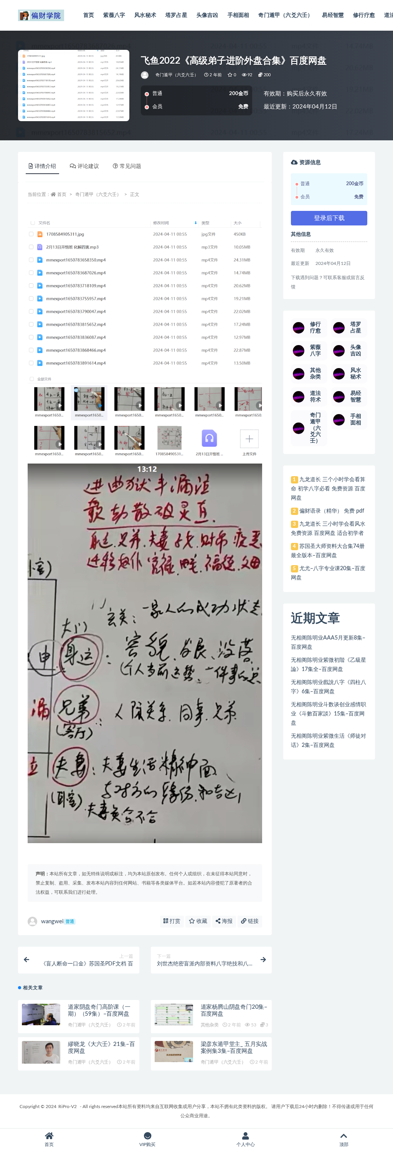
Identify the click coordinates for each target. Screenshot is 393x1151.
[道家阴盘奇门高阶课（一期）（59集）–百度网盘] (41, 1014)
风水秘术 (145, 15)
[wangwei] (145, 75)
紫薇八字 (114, 15)
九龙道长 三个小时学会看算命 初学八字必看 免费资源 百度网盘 (328, 489)
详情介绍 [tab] (45, 166)
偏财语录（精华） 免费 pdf (331, 511)
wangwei (57, 921)
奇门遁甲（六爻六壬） (285, 15)
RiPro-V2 (67, 1106)
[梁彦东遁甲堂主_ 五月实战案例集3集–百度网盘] (174, 1051)
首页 (88, 15)
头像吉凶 (207, 15)
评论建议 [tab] (88, 166)
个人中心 (245, 1144)
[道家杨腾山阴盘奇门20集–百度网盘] (174, 1014)
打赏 (174, 921)
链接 (252, 921)
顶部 (343, 1144)
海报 (226, 921)
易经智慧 (333, 15)
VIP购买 (147, 1144)
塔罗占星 (176, 15)
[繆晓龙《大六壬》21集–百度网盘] (41, 1052)
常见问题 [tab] (130, 166)
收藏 (201, 921)
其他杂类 (210, 1025)
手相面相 (238, 15)
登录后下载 (329, 218)
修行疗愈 (364, 15)
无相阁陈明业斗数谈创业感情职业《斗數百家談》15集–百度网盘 (328, 714)
